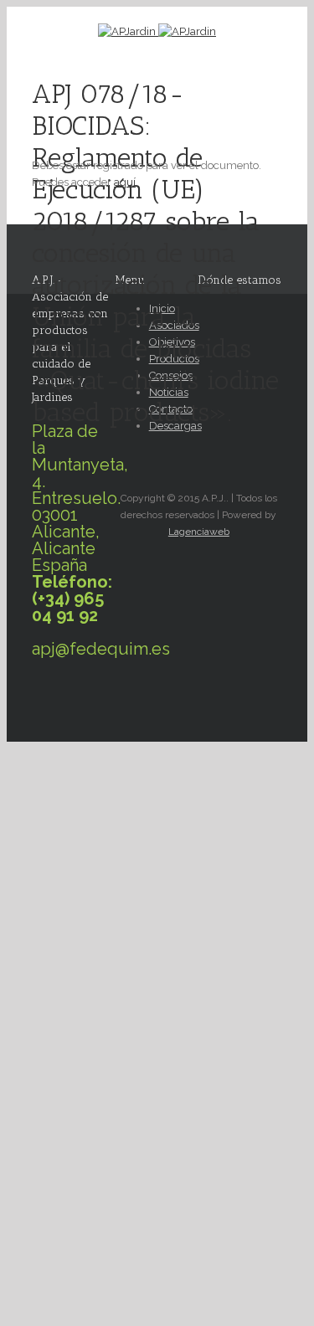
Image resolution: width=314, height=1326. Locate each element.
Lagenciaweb (198, 531)
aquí (125, 182)
